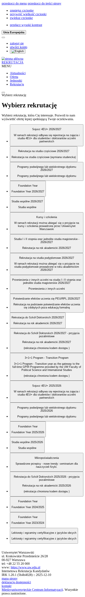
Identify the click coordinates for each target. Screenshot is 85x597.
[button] (22, 10)
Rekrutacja (17, 84)
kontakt (6, 586)
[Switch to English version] (17, 51)
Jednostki (16, 80)
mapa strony (10, 578)
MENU (7, 66)
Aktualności (18, 73)
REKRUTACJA (13, 62)
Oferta (14, 77)
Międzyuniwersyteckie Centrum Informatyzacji (32, 589)
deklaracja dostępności (16, 582)
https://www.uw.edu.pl (25, 567)
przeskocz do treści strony (44, 3)
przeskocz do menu (14, 3)
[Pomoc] (3, 37)
